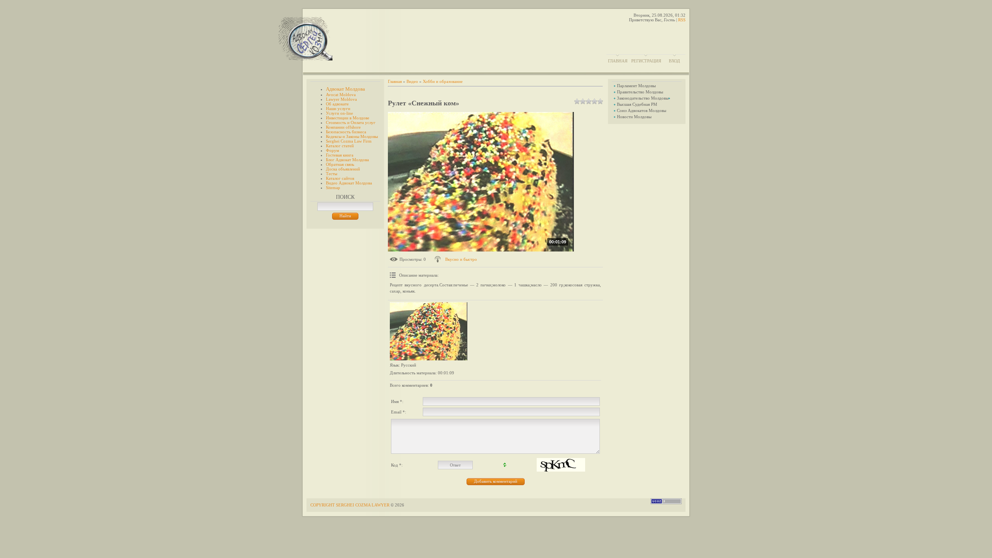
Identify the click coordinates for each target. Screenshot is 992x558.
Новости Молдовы (634, 116)
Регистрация (646, 61)
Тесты (331, 173)
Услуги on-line (339, 113)
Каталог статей (340, 145)
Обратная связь (340, 164)
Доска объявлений (343, 169)
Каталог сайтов (340, 178)
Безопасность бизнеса (346, 131)
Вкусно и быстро (461, 259)
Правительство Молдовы (640, 92)
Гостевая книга (339, 155)
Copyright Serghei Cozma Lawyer (350, 505)
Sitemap (333, 187)
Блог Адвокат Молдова (347, 159)
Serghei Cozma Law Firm (349, 141)
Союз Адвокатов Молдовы (641, 110)
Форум (332, 150)
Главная (617, 61)
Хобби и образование (443, 81)
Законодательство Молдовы (642, 98)
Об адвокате (337, 104)
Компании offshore (343, 127)
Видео (412, 81)
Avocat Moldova (341, 94)
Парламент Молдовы (636, 85)
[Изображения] (428, 331)
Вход (674, 61)
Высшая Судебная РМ (637, 104)
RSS (681, 19)
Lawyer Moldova (341, 99)
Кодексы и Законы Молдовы (352, 136)
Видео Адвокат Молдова (349, 183)
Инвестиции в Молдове (347, 117)
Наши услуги (338, 108)
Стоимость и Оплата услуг (350, 122)
